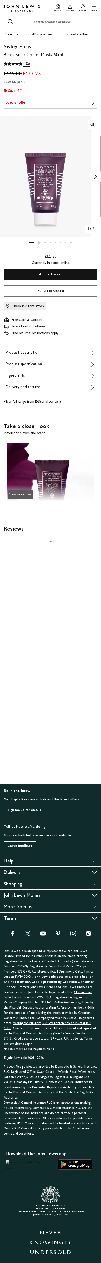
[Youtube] (43, 935)
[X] (28, 935)
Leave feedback (20, 846)
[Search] (10, 21)
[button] (94, 7)
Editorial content (76, 34)
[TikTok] (88, 935)
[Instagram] (73, 935)
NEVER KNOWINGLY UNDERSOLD (50, 1242)
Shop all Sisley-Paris (38, 34)
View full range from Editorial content (32, 401)
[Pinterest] (58, 935)
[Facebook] (12, 935)
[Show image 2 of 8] (95, 176)
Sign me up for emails (24, 810)
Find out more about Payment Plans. (29, 1049)
